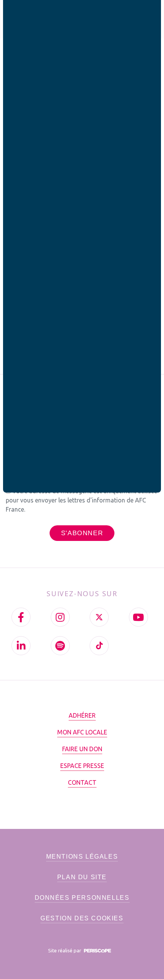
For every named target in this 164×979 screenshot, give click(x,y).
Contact (82, 782)
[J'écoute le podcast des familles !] (60, 645)
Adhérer (82, 715)
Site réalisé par (65, 950)
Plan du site (82, 877)
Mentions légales (82, 856)
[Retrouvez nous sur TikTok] (99, 645)
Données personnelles (82, 897)
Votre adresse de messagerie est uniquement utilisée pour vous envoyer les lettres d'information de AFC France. (81, 500)
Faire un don (82, 748)
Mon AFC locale (82, 732)
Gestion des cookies (81, 918)
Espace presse (82, 765)
